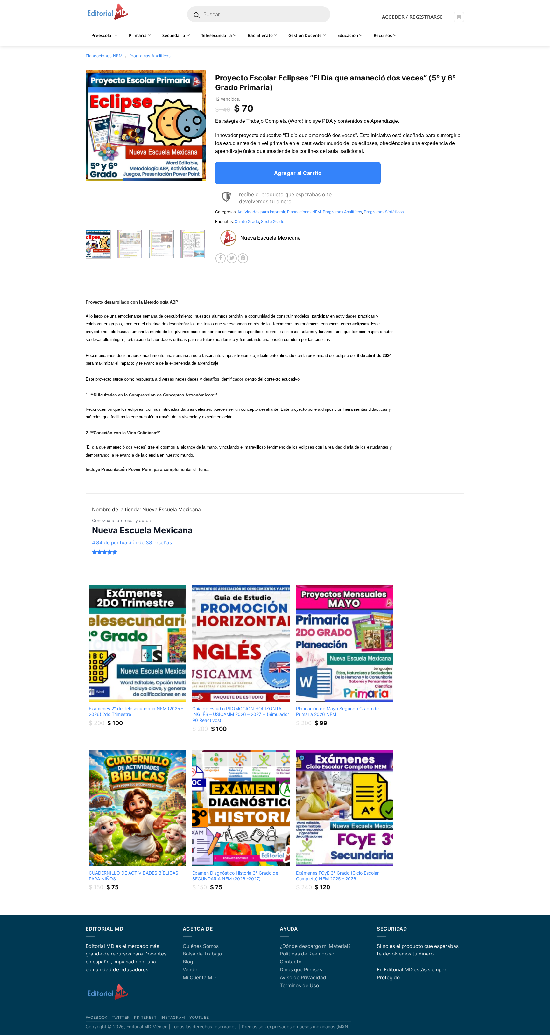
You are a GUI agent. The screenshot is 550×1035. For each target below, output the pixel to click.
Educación (347, 35)
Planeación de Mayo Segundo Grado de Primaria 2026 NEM (337, 711)
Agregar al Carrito (298, 173)
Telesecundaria (216, 35)
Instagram (173, 1017)
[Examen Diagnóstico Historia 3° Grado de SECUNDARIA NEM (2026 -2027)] (241, 808)
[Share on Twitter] (232, 258)
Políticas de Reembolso (307, 954)
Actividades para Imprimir (261, 211)
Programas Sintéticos (384, 211)
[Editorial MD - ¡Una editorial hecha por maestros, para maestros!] (108, 12)
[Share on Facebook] (220, 258)
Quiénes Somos (201, 946)
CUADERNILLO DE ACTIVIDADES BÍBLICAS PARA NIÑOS (133, 875)
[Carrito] (459, 17)
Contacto (290, 962)
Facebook (97, 1017)
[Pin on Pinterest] (243, 258)
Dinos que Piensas (301, 970)
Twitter (121, 1017)
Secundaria (173, 35)
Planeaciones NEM (104, 55)
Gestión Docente (305, 35)
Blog (188, 962)
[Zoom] (94, 218)
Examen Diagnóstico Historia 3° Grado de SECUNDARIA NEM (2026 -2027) (235, 875)
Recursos (383, 35)
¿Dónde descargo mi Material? (315, 946)
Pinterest (145, 1017)
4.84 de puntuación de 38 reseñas (132, 543)
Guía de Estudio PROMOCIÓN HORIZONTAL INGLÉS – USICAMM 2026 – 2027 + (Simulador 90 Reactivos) (240, 714)
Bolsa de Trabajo (202, 954)
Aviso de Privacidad (303, 978)
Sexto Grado (272, 221)
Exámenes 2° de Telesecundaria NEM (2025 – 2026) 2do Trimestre (136, 711)
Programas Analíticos (150, 55)
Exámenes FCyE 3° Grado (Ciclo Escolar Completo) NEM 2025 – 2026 (337, 875)
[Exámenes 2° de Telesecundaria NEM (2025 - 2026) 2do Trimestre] (137, 643)
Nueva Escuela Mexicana (142, 530)
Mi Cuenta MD (199, 978)
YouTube (199, 1017)
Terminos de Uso (299, 986)
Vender (191, 970)
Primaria (138, 35)
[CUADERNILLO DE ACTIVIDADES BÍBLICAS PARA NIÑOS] (137, 808)
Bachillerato (260, 35)
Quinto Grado (247, 221)
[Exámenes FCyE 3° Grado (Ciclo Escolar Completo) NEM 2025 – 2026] (344, 808)
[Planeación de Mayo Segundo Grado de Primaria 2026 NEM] (344, 643)
